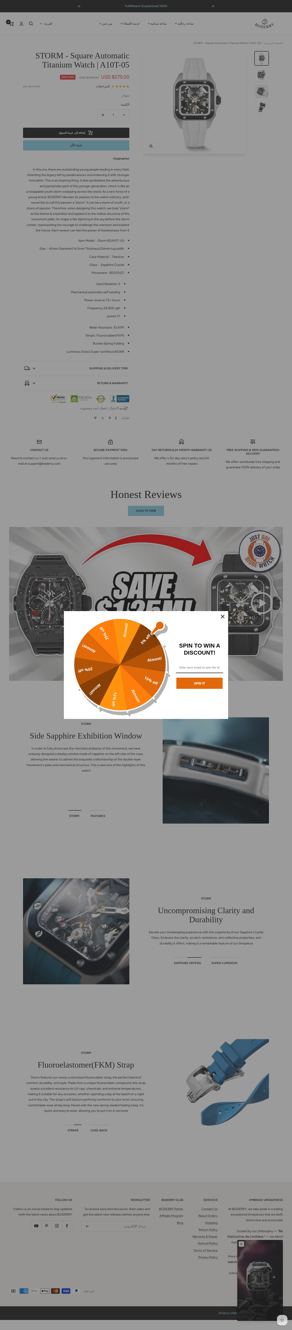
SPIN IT (199, 683)
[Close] (222, 616)
